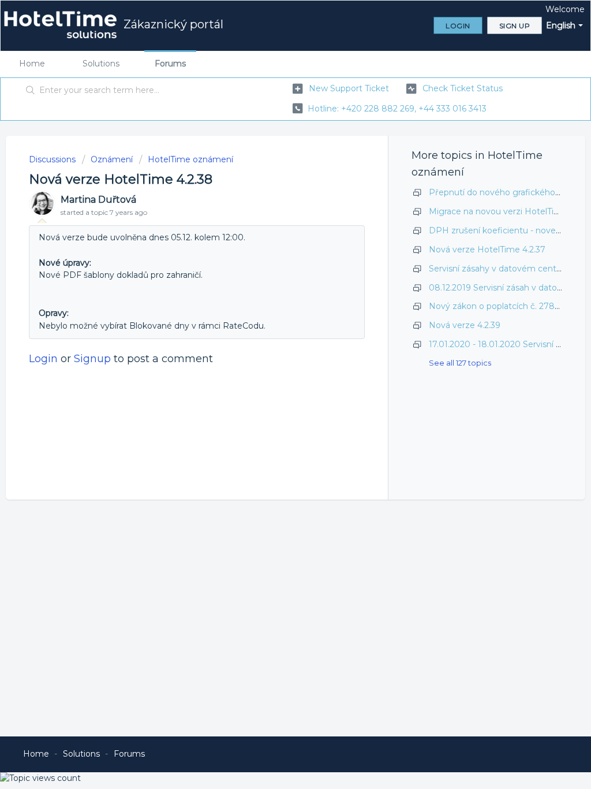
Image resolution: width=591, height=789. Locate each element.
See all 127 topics (460, 362)
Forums (170, 63)
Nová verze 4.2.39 (464, 325)
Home (32, 63)
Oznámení (112, 159)
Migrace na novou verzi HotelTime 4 (502, 211)
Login (43, 358)
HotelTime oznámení (190, 159)
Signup (92, 358)
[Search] (30, 90)
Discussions (52, 159)
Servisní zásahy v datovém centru (496, 268)
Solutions (101, 63)
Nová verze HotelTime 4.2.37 (487, 249)
